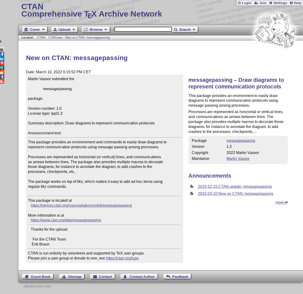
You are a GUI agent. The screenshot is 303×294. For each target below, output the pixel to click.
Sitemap (74, 277)
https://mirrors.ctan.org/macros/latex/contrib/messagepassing (81, 205)
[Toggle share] (1, 41)
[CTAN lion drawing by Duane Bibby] (274, 57)
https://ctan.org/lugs (122, 258)
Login (246, 3)
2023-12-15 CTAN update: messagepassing (235, 186)
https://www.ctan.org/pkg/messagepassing (66, 220)
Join (263, 3)
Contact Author (142, 277)
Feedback (180, 277)
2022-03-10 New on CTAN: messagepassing (235, 194)
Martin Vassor (238, 159)
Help (297, 3)
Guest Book (40, 277)
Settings (280, 3)
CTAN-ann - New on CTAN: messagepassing (79, 37)
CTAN (41, 37)
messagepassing (241, 141)
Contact (105, 277)
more (280, 202)
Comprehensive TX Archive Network (91, 10)
